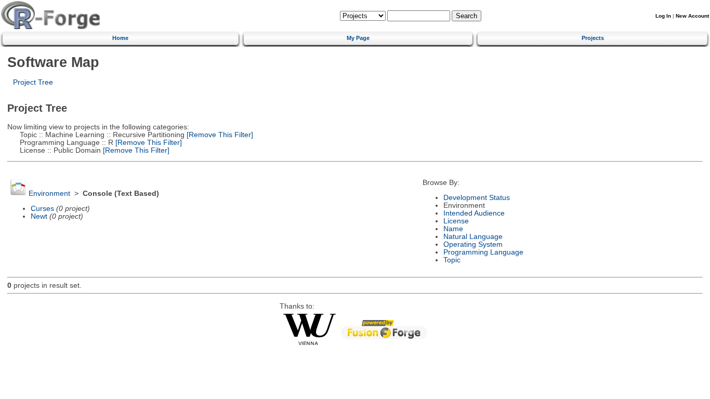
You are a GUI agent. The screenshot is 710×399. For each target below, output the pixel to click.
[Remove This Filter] (219, 135)
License (456, 221)
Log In (663, 16)
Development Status (476, 198)
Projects (593, 38)
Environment (49, 193)
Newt (39, 216)
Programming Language (483, 252)
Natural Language (473, 237)
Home (120, 38)
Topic (452, 260)
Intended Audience (474, 213)
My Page (358, 38)
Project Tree (33, 82)
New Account (692, 16)
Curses (42, 208)
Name (453, 229)
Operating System (473, 244)
